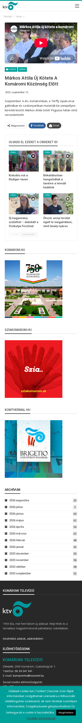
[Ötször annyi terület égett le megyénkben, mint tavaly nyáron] (58, 203)
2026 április (16, 526)
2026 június (16, 513)
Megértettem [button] (66, 712)
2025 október (17, 566)
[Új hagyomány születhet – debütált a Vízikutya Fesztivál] (24, 203)
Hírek (22, 69)
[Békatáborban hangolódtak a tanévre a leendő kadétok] (58, 161)
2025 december (19, 553)
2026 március (18, 533)
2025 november (19, 560)
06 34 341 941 (23, 671)
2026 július (16, 507)
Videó (12, 69)
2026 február (17, 540)
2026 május (16, 520)
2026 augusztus (19, 500)
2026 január (16, 546)
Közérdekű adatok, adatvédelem (23, 638)
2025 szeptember (20, 573)
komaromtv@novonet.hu (28, 675)
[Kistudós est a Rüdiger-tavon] (24, 161)
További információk (41, 718)
